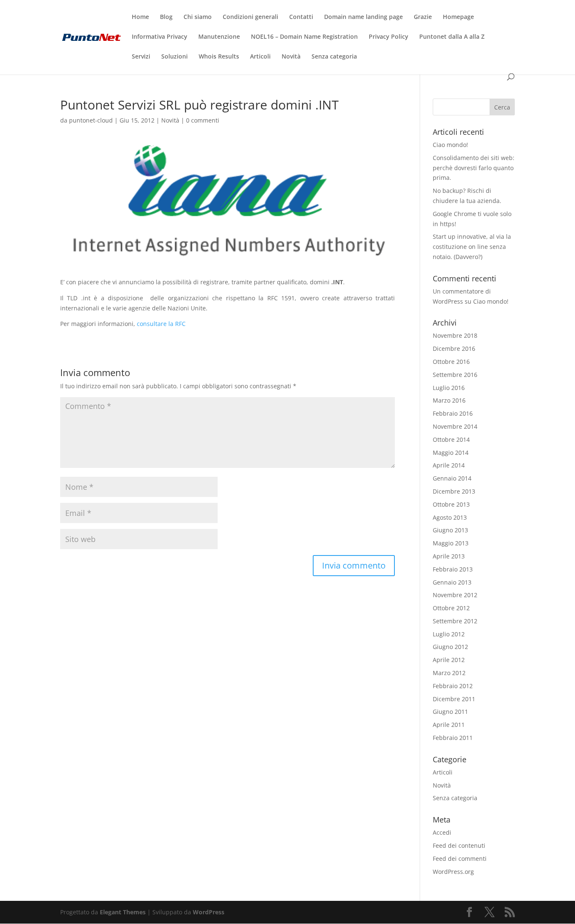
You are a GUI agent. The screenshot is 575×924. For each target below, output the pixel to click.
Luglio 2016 (449, 388)
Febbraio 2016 (453, 413)
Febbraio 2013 (453, 569)
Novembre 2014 (455, 426)
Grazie (423, 17)
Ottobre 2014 (451, 439)
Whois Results (219, 56)
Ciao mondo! (450, 145)
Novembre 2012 (455, 595)
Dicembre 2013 (454, 491)
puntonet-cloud (91, 120)
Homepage (458, 17)
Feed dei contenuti (459, 845)
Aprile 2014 (449, 465)
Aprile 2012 (449, 660)
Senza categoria (334, 56)
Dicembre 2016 (454, 348)
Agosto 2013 (450, 517)
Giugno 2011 (450, 712)
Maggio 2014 (451, 453)
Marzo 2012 (449, 673)
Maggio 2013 (451, 543)
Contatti (301, 17)
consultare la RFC (161, 324)
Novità (291, 56)
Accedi (442, 832)
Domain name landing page (363, 17)
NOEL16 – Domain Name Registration (304, 37)
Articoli (260, 56)
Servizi (141, 56)
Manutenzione (219, 37)
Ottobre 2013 (451, 504)
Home (140, 17)
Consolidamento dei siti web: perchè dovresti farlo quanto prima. (473, 168)
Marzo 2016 (449, 400)
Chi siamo (198, 17)
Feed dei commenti (460, 859)
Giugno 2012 (450, 647)
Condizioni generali (250, 17)
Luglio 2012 (449, 634)
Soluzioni (174, 56)
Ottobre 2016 (451, 362)
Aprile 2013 (449, 556)
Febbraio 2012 (453, 686)
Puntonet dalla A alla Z (451, 37)
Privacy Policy (388, 37)
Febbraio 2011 (453, 738)
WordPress (208, 912)
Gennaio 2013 (452, 582)
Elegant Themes (123, 912)
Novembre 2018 (455, 335)
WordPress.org (453, 872)
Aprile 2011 (449, 725)
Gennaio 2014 (452, 478)
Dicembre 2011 (454, 699)
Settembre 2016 (455, 375)
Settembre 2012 (455, 621)
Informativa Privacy (159, 37)
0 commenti (202, 120)
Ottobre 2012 (451, 608)
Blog (166, 17)
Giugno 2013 (450, 530)
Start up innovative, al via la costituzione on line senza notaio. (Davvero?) (472, 246)
